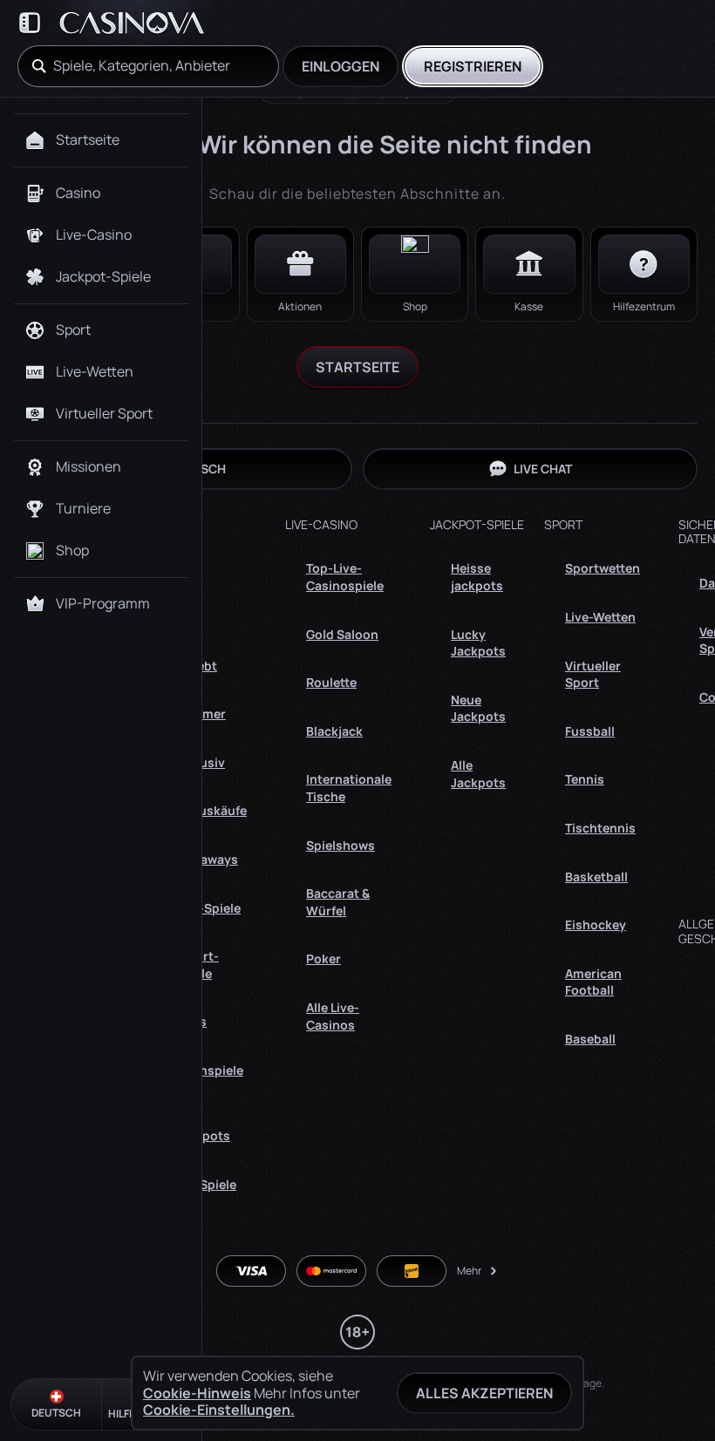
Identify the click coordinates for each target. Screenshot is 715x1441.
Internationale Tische (349, 788)
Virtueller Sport (593, 674)
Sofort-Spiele (197, 965)
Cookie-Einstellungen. (219, 1409)
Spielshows (340, 845)
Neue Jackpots (478, 708)
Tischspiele (209, 1070)
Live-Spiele (208, 908)
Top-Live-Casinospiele (345, 577)
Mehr (469, 1270)
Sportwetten (602, 568)
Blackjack (334, 731)
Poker (323, 958)
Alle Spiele (205, 1184)
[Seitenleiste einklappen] (29, 22)
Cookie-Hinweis (197, 1393)
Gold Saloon (342, 634)
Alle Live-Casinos (332, 1016)
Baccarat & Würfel (338, 902)
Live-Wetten (600, 616)
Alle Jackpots (202, 1128)
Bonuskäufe (211, 810)
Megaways (206, 859)
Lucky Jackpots (478, 643)
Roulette (331, 682)
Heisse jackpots (477, 577)
